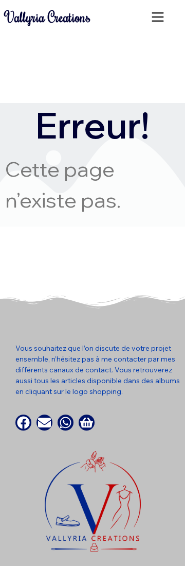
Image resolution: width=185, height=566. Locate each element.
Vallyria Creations (47, 17)
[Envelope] (44, 423)
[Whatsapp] (65, 423)
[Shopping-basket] (87, 423)
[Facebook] (23, 423)
